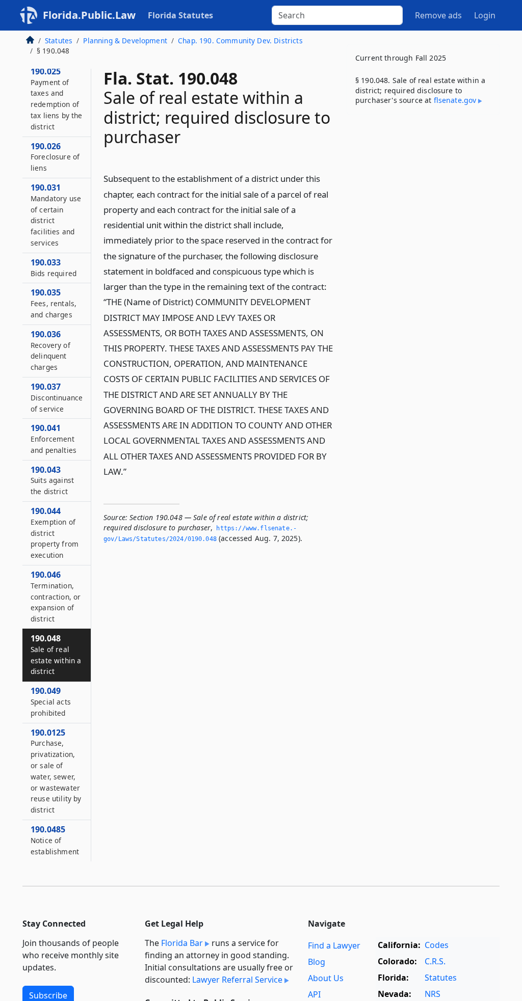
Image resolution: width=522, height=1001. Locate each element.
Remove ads (438, 15)
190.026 (55, 157)
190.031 (56, 215)
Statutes (58, 40)
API (314, 994)
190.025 (57, 98)
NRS (432, 993)
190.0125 (56, 771)
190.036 (50, 350)
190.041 (53, 438)
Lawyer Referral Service (237, 979)
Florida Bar (182, 943)
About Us (326, 978)
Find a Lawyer (334, 945)
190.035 (53, 303)
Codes (437, 945)
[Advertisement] (423, 193)
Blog (316, 961)
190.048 (56, 654)
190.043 (52, 480)
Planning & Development (125, 40)
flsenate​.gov (455, 100)
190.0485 (55, 840)
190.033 (53, 267)
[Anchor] (132, 471)
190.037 (57, 397)
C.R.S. (435, 961)
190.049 (51, 701)
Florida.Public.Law (89, 15)
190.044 (55, 532)
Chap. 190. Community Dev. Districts (240, 40)
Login (484, 15)
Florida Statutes (180, 15)
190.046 (56, 596)
